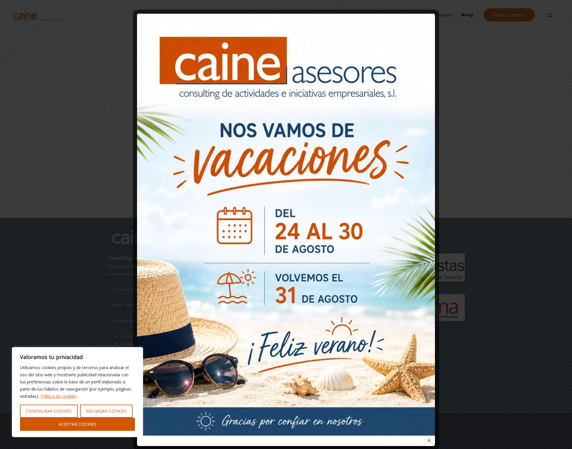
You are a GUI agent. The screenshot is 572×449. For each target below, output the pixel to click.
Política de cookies (59, 396)
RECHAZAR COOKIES (106, 411)
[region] (77, 392)
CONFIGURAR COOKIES (49, 411)
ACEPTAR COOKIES (77, 424)
